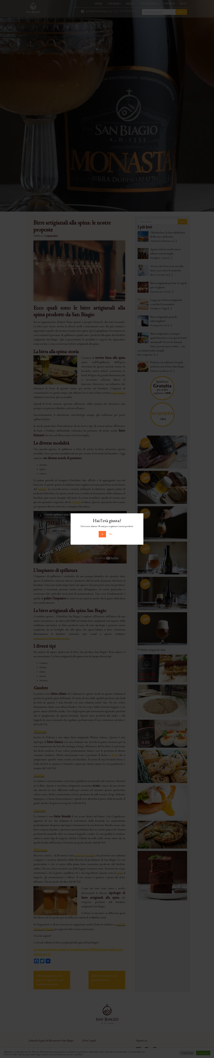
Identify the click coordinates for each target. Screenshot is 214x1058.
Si (102, 534)
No (110, 534)
